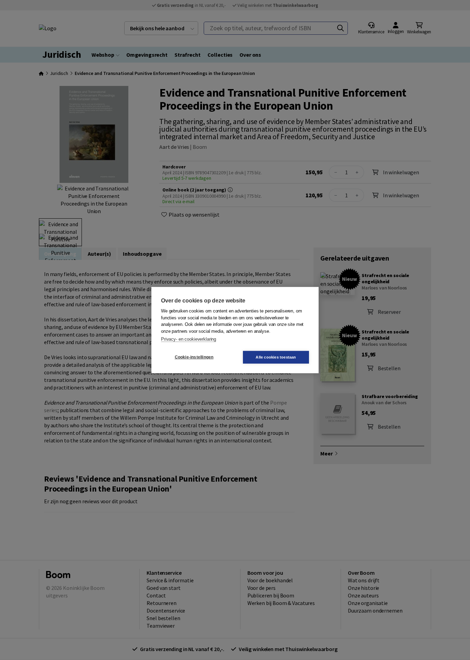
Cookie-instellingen (194, 357)
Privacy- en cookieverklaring (188, 339)
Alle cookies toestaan (276, 357)
